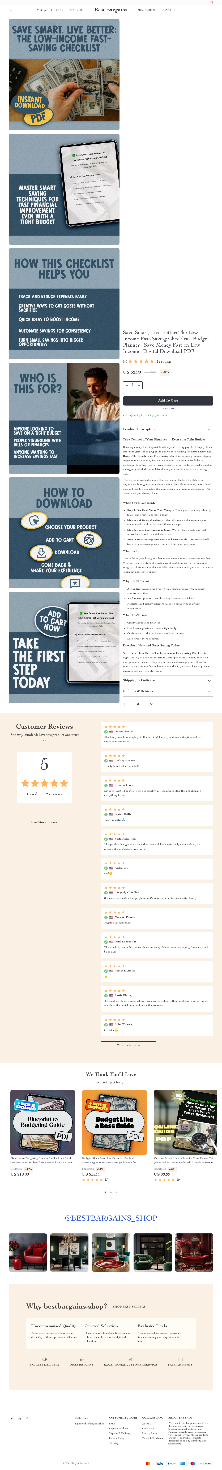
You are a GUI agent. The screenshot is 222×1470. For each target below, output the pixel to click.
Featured (169, 10)
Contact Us (148, 1429)
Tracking (113, 1443)
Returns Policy (117, 1438)
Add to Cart (168, 401)
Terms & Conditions (152, 1438)
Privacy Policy (149, 1433)
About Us (147, 1424)
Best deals (76, 10)
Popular (57, 10)
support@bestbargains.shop (89, 1424)
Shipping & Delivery (119, 1433)
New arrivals (147, 10)
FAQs (112, 1424)
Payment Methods (118, 1429)
